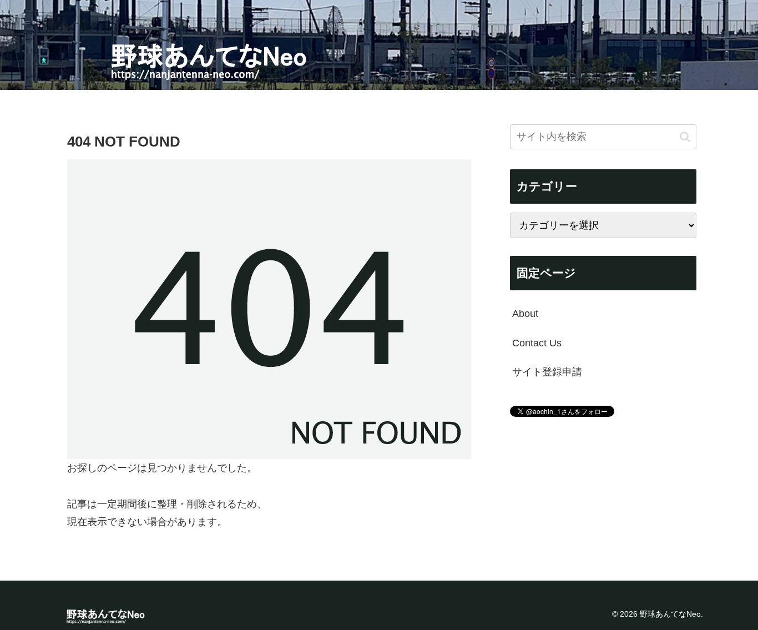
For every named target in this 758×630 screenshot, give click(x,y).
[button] (685, 136)
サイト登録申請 (547, 371)
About (525, 313)
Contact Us (537, 342)
